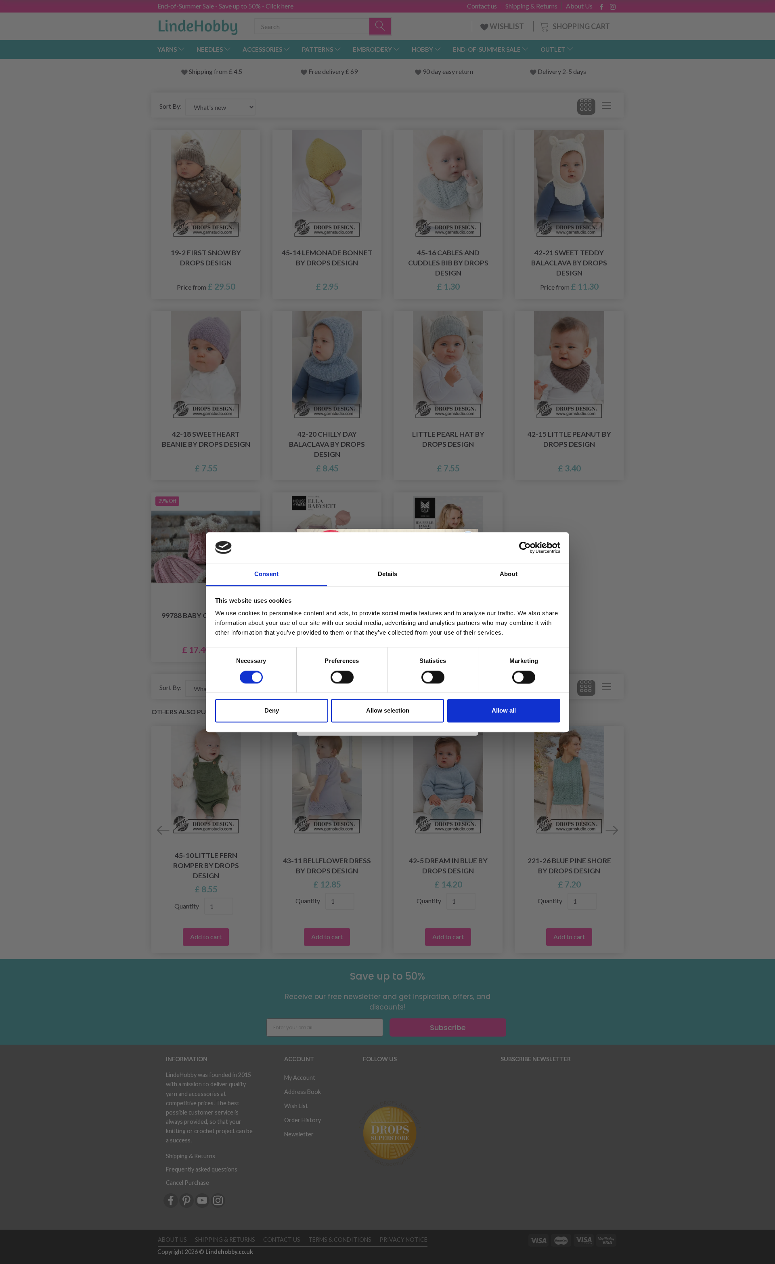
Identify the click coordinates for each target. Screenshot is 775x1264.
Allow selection (387, 710)
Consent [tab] (266, 574)
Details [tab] (388, 574)
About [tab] (508, 574)
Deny (271, 710)
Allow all (504, 710)
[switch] (342, 677)
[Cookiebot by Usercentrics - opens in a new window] (525, 547)
